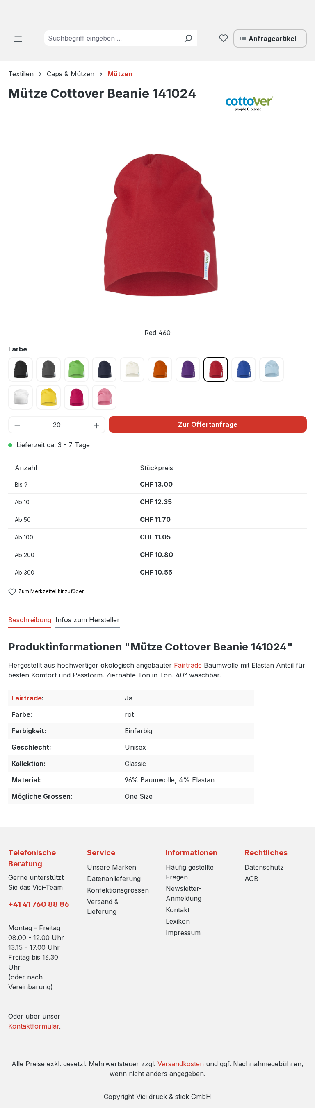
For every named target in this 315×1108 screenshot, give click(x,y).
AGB (251, 879)
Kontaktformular (33, 1026)
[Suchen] (187, 38)
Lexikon (178, 921)
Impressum (183, 933)
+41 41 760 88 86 (38, 904)
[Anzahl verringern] (17, 424)
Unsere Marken (111, 867)
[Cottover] (266, 103)
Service (101, 852)
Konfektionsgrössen (118, 890)
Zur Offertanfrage (207, 424)
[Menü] (18, 38)
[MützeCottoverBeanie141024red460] (157, 226)
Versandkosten (181, 1064)
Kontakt (177, 910)
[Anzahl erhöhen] (97, 424)
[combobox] (111, 38)
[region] (157, 238)
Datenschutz (264, 867)
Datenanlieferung (114, 879)
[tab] (29, 620)
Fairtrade (188, 665)
